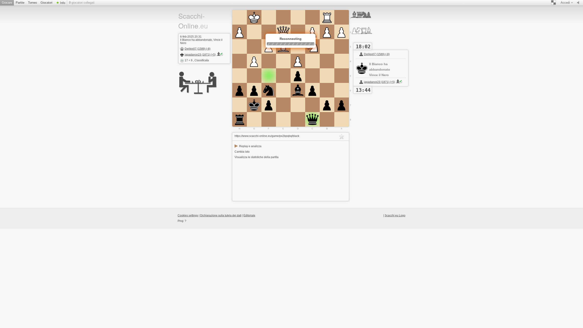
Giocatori (46, 2)
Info (62, 3)
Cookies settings (188, 215)
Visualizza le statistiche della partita (257, 157)
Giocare (7, 2)
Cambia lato (242, 151)
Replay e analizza (248, 146)
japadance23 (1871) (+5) (200, 54)
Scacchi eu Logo (395, 215)
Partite (20, 2)
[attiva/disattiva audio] (579, 2)
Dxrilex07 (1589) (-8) (197, 48)
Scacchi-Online (193, 21)
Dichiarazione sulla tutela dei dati (220, 215)
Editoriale (249, 215)
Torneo (32, 2)
